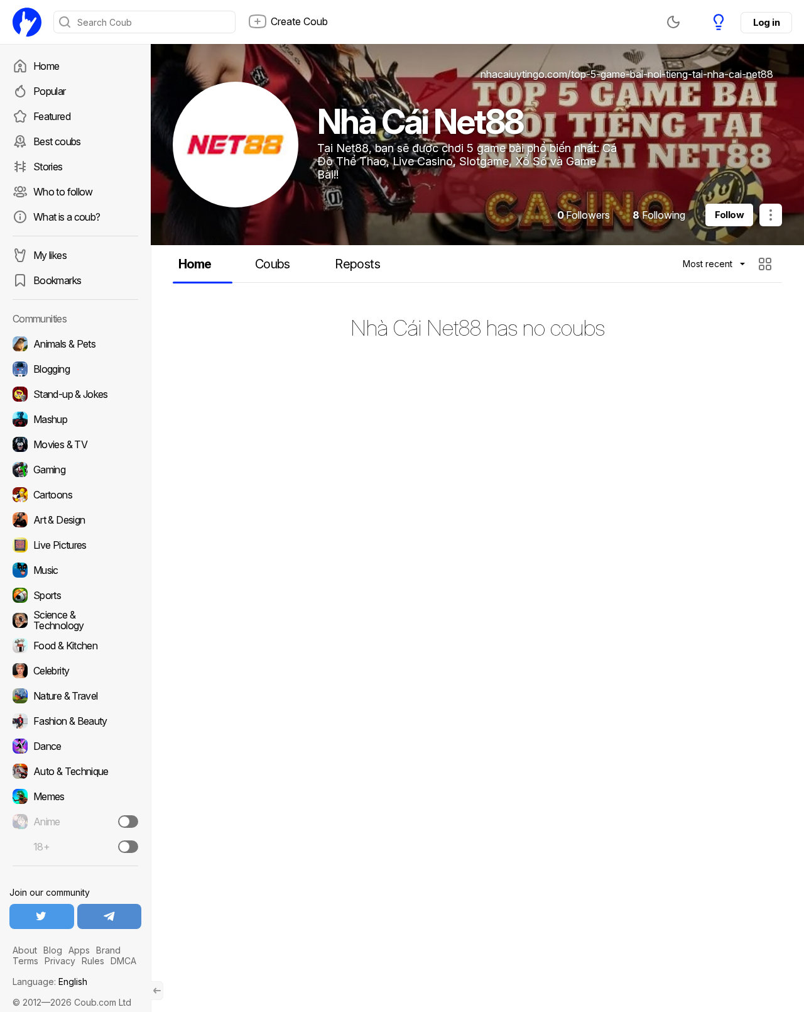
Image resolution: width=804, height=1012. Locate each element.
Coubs (272, 264)
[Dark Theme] (673, 22)
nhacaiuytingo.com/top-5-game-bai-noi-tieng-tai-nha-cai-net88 (627, 74)
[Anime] (75, 821)
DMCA (123, 960)
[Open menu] (770, 215)
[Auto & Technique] (75, 771)
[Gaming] (75, 469)
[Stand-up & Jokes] (75, 394)
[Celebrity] (75, 670)
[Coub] (27, 22)
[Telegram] (109, 916)
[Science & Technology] (75, 620)
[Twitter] (41, 916)
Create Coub (299, 21)
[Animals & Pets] (75, 343)
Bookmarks (57, 280)
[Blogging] (75, 369)
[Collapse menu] (157, 990)
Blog (52, 950)
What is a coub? (66, 217)
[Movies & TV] (75, 444)
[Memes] (75, 796)
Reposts (357, 264)
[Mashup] (75, 419)
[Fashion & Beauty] (75, 721)
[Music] (75, 570)
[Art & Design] (75, 519)
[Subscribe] (128, 821)
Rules (93, 960)
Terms (25, 960)
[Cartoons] (75, 494)
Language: (50, 981)
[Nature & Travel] (75, 695)
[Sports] (75, 595)
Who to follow (63, 191)
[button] (766, 264)
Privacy (60, 960)
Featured (51, 116)
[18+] (128, 846)
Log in (766, 22)
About (25, 950)
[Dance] (75, 746)
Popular (49, 91)
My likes (50, 255)
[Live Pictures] (75, 545)
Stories (48, 166)
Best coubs (57, 141)
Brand (108, 950)
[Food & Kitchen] (75, 645)
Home (46, 66)
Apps (79, 950)
